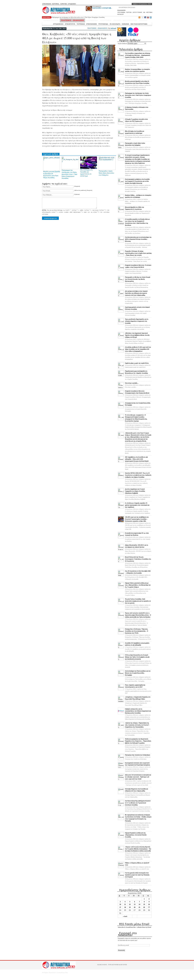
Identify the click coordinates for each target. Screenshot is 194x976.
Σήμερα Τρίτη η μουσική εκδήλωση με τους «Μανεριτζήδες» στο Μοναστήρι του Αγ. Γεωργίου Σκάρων (138, 585)
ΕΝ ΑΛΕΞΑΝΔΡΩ (115, 24)
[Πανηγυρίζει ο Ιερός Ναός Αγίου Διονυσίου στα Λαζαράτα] (121, 147)
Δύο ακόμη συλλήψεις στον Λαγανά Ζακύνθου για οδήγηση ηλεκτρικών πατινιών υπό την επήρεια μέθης (136, 293)
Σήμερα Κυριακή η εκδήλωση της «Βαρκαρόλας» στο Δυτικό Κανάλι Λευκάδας (136, 835)
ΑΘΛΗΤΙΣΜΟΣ (105, 20)
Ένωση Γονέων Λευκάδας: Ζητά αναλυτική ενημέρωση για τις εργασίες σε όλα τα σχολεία (138, 601)
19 (130, 907)
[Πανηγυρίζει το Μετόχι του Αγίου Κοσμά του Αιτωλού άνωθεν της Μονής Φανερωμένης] (121, 281)
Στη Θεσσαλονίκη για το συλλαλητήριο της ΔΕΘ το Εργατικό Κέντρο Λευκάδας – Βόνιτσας (138, 239)
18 (125, 907)
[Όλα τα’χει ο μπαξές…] (121, 387)
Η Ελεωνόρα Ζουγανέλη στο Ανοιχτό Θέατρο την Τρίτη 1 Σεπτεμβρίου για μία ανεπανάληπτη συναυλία (137, 657)
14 (139, 904)
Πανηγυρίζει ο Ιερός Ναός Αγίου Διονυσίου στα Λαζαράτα (106, 173)
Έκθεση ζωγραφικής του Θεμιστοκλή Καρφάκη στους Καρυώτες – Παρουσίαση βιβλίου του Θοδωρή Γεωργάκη (138, 741)
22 (144, 907)
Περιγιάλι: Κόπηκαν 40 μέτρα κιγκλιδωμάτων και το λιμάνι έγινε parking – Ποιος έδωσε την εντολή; (138, 253)
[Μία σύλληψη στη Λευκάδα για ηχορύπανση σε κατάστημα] (121, 135)
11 (125, 904)
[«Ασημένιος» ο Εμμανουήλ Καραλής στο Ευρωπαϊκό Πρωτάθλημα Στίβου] (121, 701)
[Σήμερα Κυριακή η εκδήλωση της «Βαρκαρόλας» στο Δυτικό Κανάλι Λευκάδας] (121, 837)
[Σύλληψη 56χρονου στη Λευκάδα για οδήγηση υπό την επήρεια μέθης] (121, 793)
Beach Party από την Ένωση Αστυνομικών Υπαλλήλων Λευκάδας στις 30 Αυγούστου (138, 559)
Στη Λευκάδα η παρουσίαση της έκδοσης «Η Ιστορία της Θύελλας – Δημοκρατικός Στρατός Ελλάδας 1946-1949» (137, 55)
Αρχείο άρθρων (122, 43)
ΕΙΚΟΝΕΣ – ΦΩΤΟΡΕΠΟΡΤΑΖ (125, 20)
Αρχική (49, 24)
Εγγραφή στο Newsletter (127, 934)
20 (134, 907)
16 (149, 904)
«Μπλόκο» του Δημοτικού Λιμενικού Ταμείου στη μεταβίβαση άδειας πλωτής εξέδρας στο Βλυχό (137, 335)
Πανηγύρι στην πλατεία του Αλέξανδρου (137, 755)
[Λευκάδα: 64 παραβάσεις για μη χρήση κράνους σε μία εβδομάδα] (121, 647)
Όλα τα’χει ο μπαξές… (132, 383)
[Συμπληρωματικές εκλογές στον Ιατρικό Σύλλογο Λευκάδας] (121, 311)
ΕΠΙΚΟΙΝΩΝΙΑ (46, 4)
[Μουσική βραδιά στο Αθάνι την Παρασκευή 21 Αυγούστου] (121, 211)
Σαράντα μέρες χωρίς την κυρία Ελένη (137, 363)
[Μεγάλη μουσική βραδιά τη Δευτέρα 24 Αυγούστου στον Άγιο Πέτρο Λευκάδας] (121, 86)
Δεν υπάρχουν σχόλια (137, 75)
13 (134, 904)
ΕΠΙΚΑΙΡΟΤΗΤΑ (70, 24)
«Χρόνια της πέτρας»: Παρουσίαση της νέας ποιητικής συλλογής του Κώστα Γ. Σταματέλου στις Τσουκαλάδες (137, 725)
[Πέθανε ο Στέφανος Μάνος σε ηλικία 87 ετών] (121, 867)
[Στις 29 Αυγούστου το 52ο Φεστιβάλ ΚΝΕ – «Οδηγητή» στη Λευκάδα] (121, 575)
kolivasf (113, 28)
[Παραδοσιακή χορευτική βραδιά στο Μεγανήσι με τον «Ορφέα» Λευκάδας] (121, 375)
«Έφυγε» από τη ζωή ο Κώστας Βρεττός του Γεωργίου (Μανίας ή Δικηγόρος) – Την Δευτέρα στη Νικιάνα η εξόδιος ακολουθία (138, 849)
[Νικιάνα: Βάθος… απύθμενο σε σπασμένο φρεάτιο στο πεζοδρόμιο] (121, 200)
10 (120, 904)
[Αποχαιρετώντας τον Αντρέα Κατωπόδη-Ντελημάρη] (121, 407)
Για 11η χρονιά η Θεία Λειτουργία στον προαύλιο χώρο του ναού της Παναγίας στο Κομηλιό (137, 875)
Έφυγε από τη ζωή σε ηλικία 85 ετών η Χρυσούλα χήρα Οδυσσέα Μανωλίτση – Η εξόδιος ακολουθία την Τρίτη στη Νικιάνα (138, 615)
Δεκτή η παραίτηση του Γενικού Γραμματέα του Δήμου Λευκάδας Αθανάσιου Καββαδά (135, 491)
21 (139, 907)
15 (144, 904)
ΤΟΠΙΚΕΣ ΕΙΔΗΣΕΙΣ (51, 20)
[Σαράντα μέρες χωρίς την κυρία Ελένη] (121, 367)
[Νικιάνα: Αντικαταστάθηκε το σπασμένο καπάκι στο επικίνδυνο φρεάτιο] (121, 74)
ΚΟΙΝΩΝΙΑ (125, 24)
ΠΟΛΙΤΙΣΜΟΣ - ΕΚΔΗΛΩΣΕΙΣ (97, 28)
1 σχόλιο (137, 201)
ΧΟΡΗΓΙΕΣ (63, 4)
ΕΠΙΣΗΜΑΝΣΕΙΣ (96, 6)
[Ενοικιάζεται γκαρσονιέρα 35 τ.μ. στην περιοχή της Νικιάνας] (121, 537)
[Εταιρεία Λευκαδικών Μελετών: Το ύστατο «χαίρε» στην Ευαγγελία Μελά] (121, 269)
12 (130, 904)
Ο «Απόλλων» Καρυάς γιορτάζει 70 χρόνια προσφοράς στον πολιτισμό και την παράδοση (137, 505)
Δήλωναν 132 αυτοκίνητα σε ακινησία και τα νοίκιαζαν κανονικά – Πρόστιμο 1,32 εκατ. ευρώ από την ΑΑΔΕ (138, 777)
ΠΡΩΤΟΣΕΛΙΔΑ (103, 24)
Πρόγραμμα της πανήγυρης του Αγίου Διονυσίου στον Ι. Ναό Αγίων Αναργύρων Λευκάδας (69, 174)
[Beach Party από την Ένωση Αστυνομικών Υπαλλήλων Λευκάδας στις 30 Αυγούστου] (121, 561)
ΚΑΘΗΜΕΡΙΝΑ (92, 20)
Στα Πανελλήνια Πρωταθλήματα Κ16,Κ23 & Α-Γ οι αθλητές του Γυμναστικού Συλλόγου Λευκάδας (138, 803)
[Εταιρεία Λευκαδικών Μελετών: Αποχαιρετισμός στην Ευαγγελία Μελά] (121, 395)
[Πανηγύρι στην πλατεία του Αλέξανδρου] (121, 759)
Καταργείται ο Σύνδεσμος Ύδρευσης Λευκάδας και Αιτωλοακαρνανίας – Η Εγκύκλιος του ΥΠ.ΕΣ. (136, 631)
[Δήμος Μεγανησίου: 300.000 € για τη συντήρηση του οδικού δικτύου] (121, 549)
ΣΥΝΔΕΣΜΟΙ (72, 4)
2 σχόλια (138, 341)
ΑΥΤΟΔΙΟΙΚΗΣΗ (58, 24)
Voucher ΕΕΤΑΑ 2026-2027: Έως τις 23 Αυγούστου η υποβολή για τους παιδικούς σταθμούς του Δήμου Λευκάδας (138, 475)
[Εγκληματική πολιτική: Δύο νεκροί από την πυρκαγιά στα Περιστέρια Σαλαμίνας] (121, 767)
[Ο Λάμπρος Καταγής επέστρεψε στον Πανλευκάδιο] (121, 112)
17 (120, 907)
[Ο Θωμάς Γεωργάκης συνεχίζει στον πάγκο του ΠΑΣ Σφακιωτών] (121, 123)
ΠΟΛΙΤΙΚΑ (143, 20)
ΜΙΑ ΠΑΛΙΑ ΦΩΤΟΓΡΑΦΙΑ (139, 24)
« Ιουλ (125, 916)
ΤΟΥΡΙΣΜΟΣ (81, 24)
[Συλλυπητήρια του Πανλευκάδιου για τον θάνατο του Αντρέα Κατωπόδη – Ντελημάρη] (121, 675)
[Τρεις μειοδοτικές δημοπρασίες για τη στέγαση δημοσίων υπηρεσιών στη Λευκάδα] (121, 323)
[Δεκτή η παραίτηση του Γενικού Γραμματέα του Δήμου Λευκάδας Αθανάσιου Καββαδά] (121, 493)
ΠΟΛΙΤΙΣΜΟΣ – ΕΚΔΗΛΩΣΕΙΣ (72, 20)
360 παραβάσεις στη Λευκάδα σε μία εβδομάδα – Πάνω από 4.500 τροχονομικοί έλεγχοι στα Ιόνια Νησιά (136, 459)
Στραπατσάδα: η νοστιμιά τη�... (102, 8)
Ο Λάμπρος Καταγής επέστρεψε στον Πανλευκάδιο (67, 18)
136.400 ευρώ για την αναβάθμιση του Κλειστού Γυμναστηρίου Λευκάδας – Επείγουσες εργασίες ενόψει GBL (137, 519)
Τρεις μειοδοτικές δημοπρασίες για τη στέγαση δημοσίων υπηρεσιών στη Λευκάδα (136, 321)
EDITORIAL (55, 4)
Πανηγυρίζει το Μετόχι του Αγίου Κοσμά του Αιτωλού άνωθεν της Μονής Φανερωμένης (137, 279)
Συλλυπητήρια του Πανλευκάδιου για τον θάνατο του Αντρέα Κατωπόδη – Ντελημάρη (138, 673)
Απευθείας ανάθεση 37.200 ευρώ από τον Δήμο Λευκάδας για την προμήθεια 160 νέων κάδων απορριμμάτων (138, 349)
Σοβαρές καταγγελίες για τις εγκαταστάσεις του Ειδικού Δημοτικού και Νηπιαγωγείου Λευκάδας (138, 711)
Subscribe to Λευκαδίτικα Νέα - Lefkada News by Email (134, 927)
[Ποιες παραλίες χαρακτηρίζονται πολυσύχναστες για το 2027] (121, 689)
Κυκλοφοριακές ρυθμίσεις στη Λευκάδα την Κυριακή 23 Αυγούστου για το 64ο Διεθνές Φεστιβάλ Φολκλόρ (137, 181)
